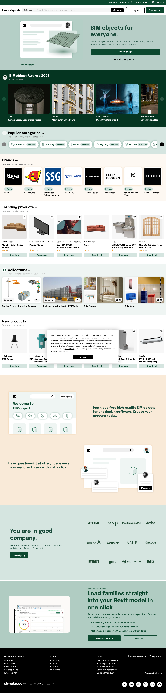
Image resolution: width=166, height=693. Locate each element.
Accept (83, 357)
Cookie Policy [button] (70, 349)
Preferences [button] (63, 351)
